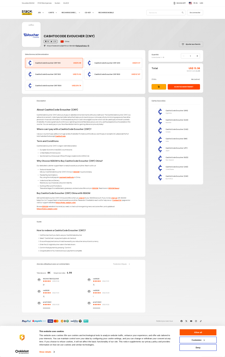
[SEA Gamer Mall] (27, 12)
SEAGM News (113, 188)
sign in (82, 198)
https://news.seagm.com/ (47, 209)
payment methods (66, 177)
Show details (45, 352)
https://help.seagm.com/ (66, 202)
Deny (198, 347)
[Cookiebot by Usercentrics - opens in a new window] (22, 352)
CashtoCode (60, 136)
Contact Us (116, 200)
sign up (114, 198)
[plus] (197, 56)
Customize (196, 340)
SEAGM (76, 172)
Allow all (198, 332)
